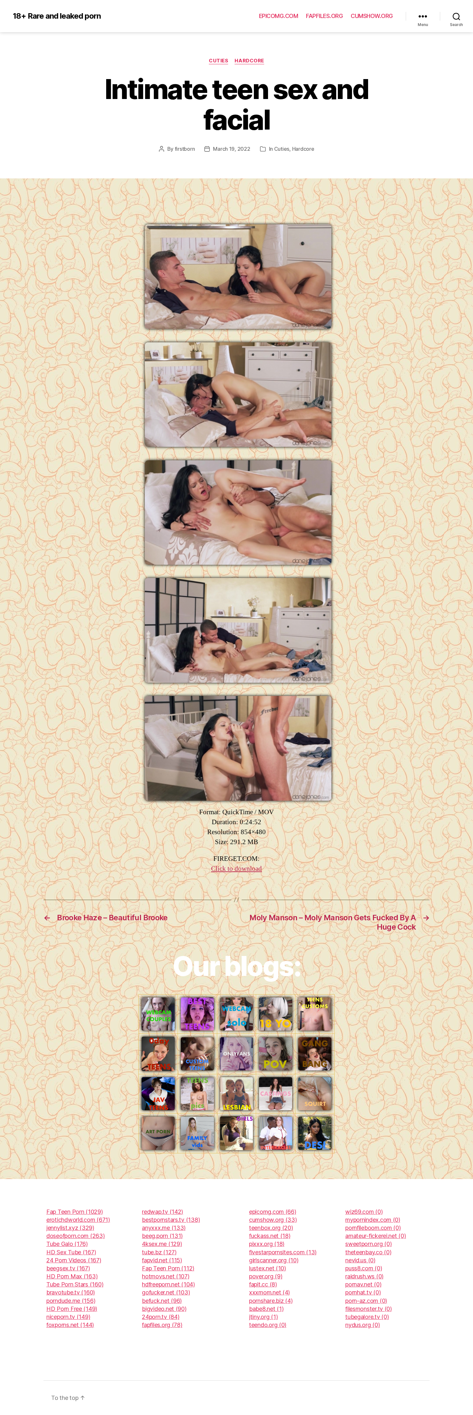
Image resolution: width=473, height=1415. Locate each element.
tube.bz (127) (159, 1252)
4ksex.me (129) (162, 1243)
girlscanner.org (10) (274, 1260)
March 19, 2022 (231, 149)
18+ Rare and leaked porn (57, 16)
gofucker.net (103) (166, 1292)
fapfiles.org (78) (162, 1324)
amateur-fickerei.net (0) (375, 1235)
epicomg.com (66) (272, 1211)
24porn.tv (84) (160, 1316)
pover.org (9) (266, 1276)
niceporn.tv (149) (68, 1316)
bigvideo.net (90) (164, 1308)
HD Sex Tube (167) (71, 1252)
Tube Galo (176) (67, 1243)
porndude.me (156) (70, 1300)
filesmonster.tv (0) (368, 1308)
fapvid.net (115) (162, 1260)
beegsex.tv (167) (68, 1268)
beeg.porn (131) (162, 1235)
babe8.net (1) (266, 1308)
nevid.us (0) (360, 1260)
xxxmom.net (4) (269, 1292)
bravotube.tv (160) (70, 1292)
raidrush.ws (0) (364, 1276)
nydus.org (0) (362, 1324)
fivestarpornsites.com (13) (283, 1252)
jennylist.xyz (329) (70, 1227)
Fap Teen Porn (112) (168, 1268)
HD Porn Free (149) (71, 1308)
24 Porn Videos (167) (73, 1260)
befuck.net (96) (162, 1300)
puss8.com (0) (363, 1268)
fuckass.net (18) (270, 1235)
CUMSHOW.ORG (372, 16)
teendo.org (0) (267, 1324)
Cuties (218, 61)
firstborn (185, 149)
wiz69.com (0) (364, 1211)
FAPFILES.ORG (324, 16)
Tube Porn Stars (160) (74, 1284)
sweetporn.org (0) (368, 1243)
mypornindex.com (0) (372, 1219)
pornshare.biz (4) (270, 1300)
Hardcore (249, 61)
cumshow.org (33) (273, 1219)
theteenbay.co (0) (368, 1252)
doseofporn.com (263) (75, 1235)
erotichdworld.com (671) (78, 1219)
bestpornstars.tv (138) (171, 1219)
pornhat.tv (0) (363, 1292)
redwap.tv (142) (162, 1211)
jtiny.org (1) (263, 1316)
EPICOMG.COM (278, 16)
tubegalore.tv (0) (367, 1316)
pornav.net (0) (363, 1284)
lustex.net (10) (267, 1268)
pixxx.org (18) (266, 1243)
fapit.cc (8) (263, 1284)
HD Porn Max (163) (71, 1276)
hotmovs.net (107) (165, 1276)
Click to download (236, 868)
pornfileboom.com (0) (373, 1227)
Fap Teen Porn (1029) (74, 1211)
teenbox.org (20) (271, 1227)
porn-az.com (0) (366, 1300)
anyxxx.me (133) (164, 1227)
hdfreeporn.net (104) (168, 1284)
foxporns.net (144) (70, 1324)
